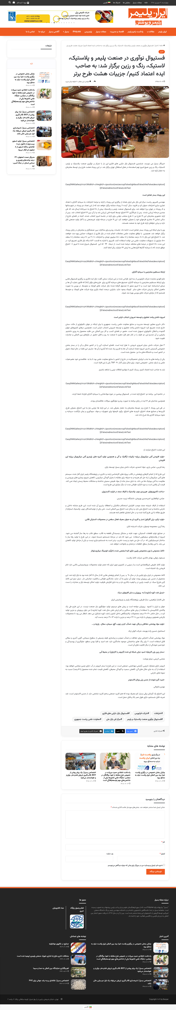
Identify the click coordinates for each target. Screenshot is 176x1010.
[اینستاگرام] (61, 999)
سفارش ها (126, 2)
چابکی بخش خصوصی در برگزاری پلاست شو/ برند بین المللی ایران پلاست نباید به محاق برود (150, 775)
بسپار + (66, 31)
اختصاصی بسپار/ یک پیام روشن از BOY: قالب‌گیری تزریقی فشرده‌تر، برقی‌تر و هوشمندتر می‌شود (81, 775)
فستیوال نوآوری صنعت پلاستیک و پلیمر (144, 719)
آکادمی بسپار (54, 31)
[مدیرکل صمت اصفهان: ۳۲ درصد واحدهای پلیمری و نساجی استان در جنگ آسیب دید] (44, 161)
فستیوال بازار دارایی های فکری (115, 713)
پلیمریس (88, 31)
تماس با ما (30, 31)
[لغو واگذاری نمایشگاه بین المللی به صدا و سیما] (78, 972)
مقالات (151, 31)
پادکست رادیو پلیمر (135, 31)
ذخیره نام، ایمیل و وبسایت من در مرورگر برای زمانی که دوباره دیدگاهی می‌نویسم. (135, 865)
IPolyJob (77, 31)
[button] (46, 22)
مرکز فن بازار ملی (113, 719)
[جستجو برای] (10, 3)
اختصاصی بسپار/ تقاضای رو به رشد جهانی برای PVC (49, 980)
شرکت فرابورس (141, 713)
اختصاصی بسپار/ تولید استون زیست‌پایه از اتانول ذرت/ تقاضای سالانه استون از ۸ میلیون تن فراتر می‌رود (23, 145)
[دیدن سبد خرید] (14, 3)
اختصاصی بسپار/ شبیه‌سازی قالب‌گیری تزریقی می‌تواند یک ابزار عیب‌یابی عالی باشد (24, 130)
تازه (31, 63)
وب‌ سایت (109, 853)
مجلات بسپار (137, 2)
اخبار (156, 45)
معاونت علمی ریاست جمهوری (87, 719)
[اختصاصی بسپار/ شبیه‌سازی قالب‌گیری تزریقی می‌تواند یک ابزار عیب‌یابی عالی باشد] (44, 132)
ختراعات (157, 713)
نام (163, 842)
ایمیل (162, 853)
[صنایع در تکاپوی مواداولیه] (78, 948)
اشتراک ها (116, 2)
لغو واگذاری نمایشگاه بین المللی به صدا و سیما (51, 968)
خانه (146, 2)
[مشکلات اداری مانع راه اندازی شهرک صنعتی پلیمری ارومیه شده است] (78, 960)
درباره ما (41, 31)
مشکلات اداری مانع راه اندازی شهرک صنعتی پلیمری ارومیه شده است (43, 956)
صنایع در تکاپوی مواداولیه (59, 943)
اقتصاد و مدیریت (117, 31)
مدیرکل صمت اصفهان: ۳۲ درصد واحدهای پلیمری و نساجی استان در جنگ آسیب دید (24, 162)
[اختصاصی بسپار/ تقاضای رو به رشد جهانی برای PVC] (78, 984)
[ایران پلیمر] (144, 16)
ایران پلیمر (162, 31)
